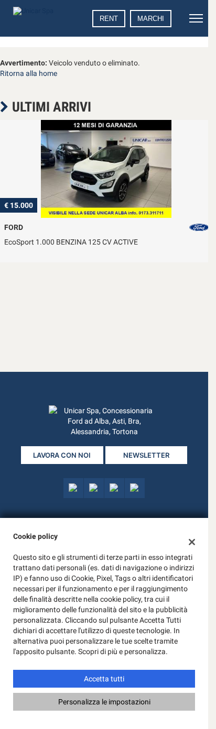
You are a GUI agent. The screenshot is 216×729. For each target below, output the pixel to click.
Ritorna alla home (28, 73)
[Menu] (196, 18)
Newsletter (146, 455)
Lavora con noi (62, 455)
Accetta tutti (104, 679)
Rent (109, 19)
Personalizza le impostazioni (104, 702)
